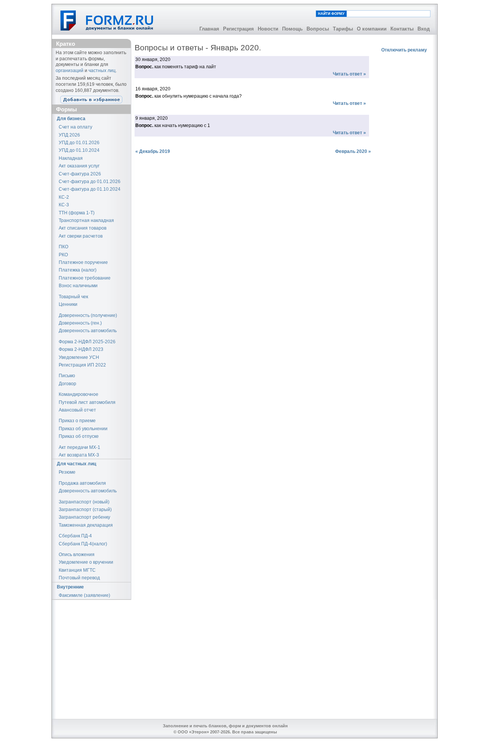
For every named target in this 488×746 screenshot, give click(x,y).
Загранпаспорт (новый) (84, 502)
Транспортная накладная (86, 220)
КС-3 (64, 204)
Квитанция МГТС (77, 570)
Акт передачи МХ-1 (79, 447)
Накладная (71, 158)
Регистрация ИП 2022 (82, 365)
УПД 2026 (69, 135)
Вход (423, 29)
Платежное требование (85, 278)
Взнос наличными (78, 285)
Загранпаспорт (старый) (85, 509)
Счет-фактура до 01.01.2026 (89, 181)
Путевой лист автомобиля (87, 402)
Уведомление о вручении (86, 562)
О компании (372, 29)
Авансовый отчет (77, 410)
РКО (63, 254)
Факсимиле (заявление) (84, 595)
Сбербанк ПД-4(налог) (83, 544)
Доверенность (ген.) (80, 323)
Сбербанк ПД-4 (75, 536)
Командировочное (78, 394)
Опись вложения (77, 554)
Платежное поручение (83, 262)
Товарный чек (73, 296)
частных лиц (102, 70)
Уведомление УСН (79, 357)
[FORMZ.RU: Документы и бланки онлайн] (107, 20)
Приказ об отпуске (79, 436)
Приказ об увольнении (83, 428)
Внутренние (70, 587)
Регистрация (238, 29)
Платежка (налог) (77, 270)
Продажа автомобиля (82, 483)
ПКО (63, 246)
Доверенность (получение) (88, 315)
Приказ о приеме (77, 420)
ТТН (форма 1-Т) (77, 212)
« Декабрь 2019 (152, 151)
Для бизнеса (71, 118)
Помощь (292, 29)
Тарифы (343, 29)
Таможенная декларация (86, 525)
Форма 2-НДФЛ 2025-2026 (87, 341)
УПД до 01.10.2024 (79, 150)
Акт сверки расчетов (81, 236)
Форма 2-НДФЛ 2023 (81, 349)
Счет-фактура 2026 (80, 174)
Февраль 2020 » (353, 151)
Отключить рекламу (404, 50)
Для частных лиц (76, 463)
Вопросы (318, 29)
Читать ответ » (349, 74)
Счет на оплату (75, 127)
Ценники (68, 304)
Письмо (67, 375)
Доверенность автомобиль (88, 330)
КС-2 (64, 197)
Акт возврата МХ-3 (79, 455)
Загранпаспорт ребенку (84, 517)
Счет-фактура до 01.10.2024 (89, 189)
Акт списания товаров (82, 228)
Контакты (402, 29)
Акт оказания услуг (79, 166)
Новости (268, 29)
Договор (67, 383)
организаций (69, 70)
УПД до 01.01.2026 (79, 142)
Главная (209, 29)
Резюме (67, 472)
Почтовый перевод (79, 577)
